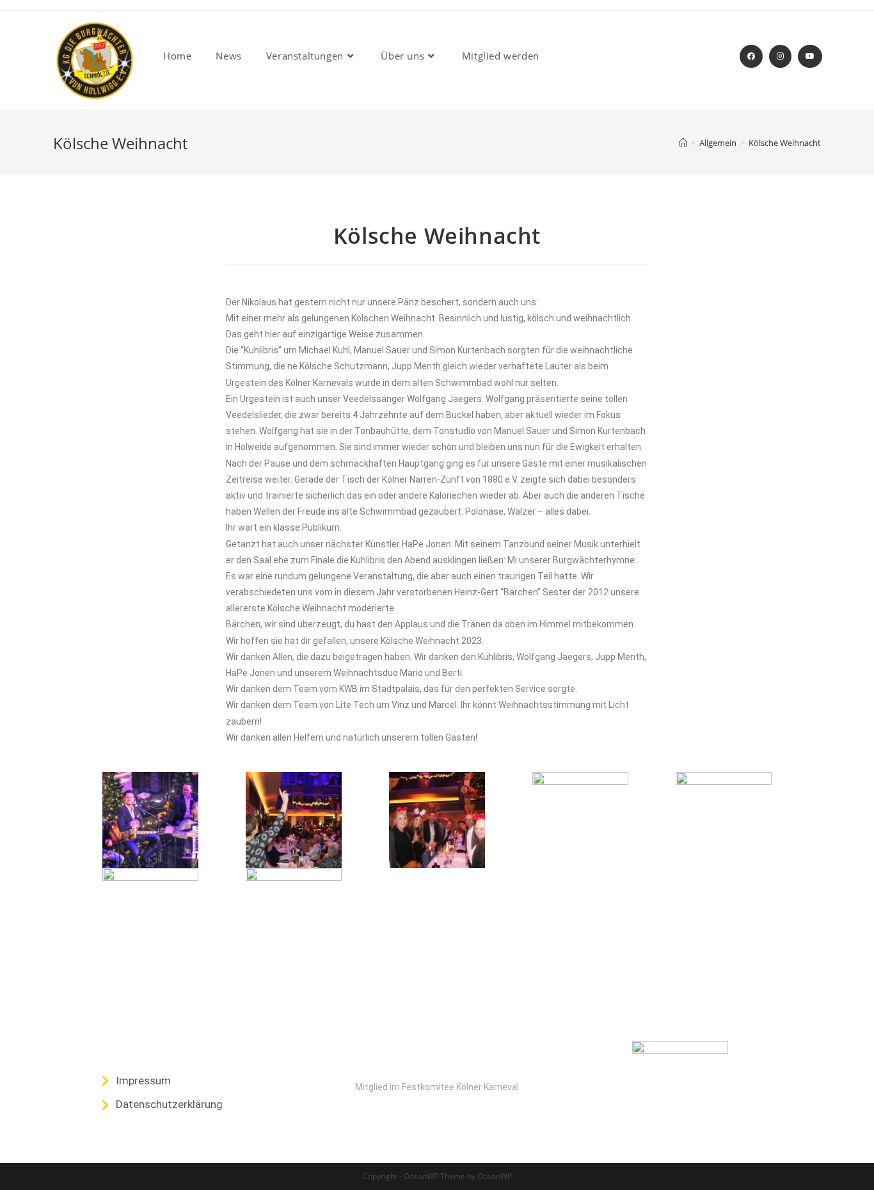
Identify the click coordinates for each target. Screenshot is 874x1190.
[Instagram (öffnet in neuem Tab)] (780, 56)
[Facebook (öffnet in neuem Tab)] (751, 56)
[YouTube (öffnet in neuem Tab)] (810, 56)
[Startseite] (683, 143)
